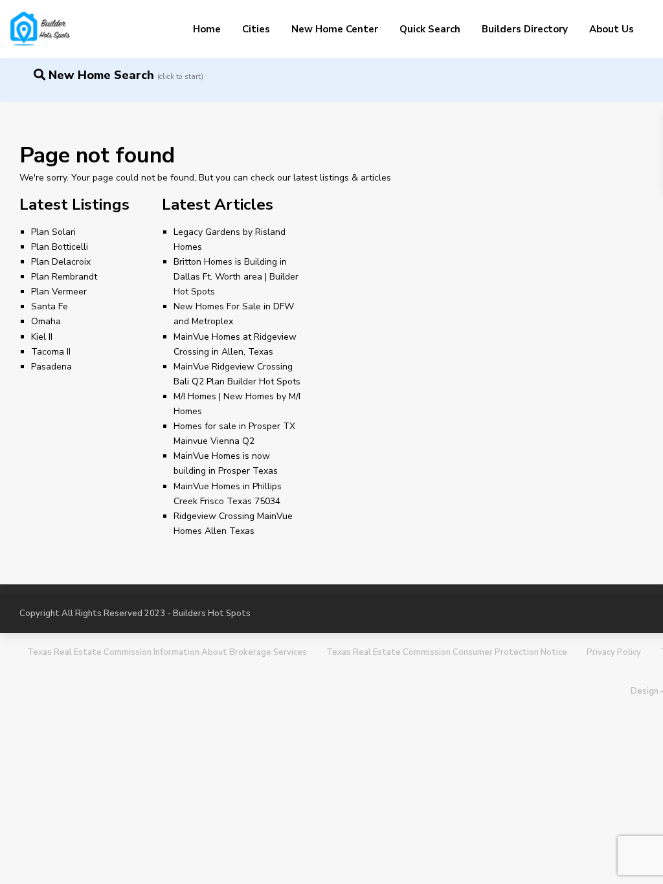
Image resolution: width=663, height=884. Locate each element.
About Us (611, 29)
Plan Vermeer (59, 291)
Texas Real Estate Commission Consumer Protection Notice (446, 652)
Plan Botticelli (59, 247)
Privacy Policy (614, 652)
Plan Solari (53, 232)
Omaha (46, 321)
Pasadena (51, 366)
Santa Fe (49, 306)
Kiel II (41, 337)
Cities (256, 29)
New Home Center (334, 29)
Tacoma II (51, 352)
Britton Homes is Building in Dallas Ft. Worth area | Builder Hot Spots (236, 277)
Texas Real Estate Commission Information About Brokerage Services (167, 652)
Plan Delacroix (61, 262)
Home (207, 29)
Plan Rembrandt (64, 277)
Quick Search (429, 29)
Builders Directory (525, 29)
